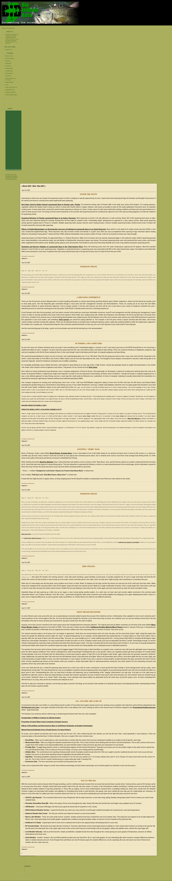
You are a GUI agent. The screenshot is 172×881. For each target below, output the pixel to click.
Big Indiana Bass (86, 12)
